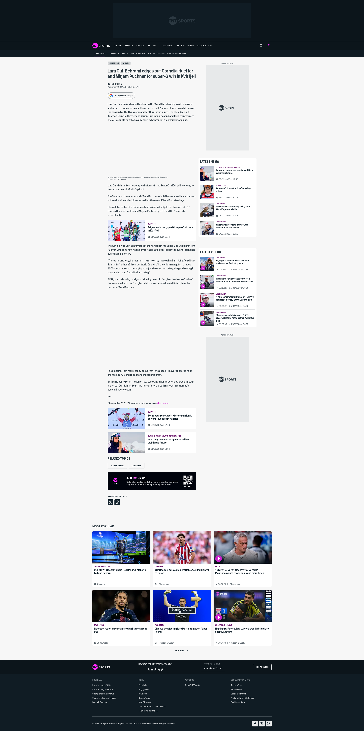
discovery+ (163, 403)
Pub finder (143, 685)
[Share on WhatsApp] (117, 502)
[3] (155, 669)
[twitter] (262, 723)
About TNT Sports (192, 685)
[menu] (261, 45)
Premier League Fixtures (103, 689)
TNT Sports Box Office (148, 711)
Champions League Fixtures (104, 698)
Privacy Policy (237, 689)
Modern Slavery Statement (243, 698)
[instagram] (269, 723)
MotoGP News (145, 702)
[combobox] (213, 668)
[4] (159, 669)
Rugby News (144, 689)
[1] (148, 669)
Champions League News (103, 693)
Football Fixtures (99, 702)
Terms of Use (236, 685)
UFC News (143, 693)
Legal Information (238, 693)
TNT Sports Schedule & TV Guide (152, 706)
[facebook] (255, 723)
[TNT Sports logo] (101, 45)
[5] (162, 669)
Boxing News (144, 698)
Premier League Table (101, 685)
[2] (152, 669)
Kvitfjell (126, 63)
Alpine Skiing (114, 63)
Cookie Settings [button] (238, 702)
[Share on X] (110, 502)
